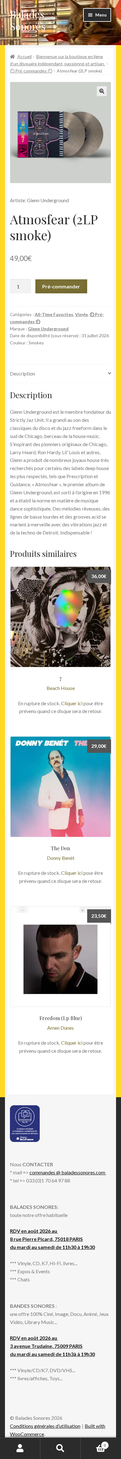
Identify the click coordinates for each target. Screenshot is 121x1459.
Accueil (24, 56)
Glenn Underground (48, 328)
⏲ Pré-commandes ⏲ (31, 70)
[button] (102, 91)
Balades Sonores (28, 20)
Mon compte (20, 1448)
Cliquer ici (72, 703)
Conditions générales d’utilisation (45, 1426)
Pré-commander (61, 286)
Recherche (60, 1448)
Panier (93, 1443)
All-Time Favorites (54, 314)
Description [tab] (22, 373)
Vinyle (81, 314)
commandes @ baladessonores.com (67, 1172)
